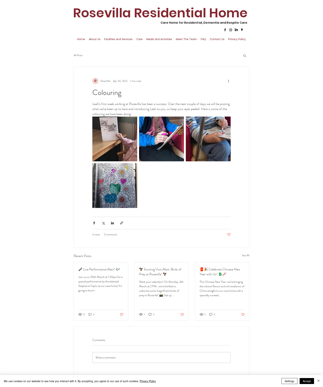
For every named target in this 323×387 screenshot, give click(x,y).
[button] (244, 55)
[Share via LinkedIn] (112, 223)
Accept (307, 381)
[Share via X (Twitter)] (103, 223)
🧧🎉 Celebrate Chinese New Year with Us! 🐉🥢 (220, 272)
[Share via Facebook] (94, 223)
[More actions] (228, 81)
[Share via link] (121, 223)
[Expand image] (114, 139)
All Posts (78, 55)
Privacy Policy (148, 381)
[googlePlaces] (242, 30)
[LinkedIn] (236, 30)
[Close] (318, 381)
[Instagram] (231, 30)
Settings (289, 381)
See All (245, 255)
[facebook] (225, 30)
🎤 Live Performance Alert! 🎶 (99, 269)
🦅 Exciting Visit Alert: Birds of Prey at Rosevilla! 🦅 (160, 272)
